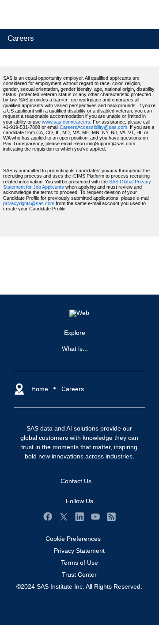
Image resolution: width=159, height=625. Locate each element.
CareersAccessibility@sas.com (93, 127)
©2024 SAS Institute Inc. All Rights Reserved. (79, 586)
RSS (111, 516)
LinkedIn (79, 516)
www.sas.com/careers (66, 121)
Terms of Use (79, 562)
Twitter (63, 516)
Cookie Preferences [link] (73, 538)
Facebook (47, 516)
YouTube (95, 516)
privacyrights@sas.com (28, 203)
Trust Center (79, 574)
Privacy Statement (79, 550)
